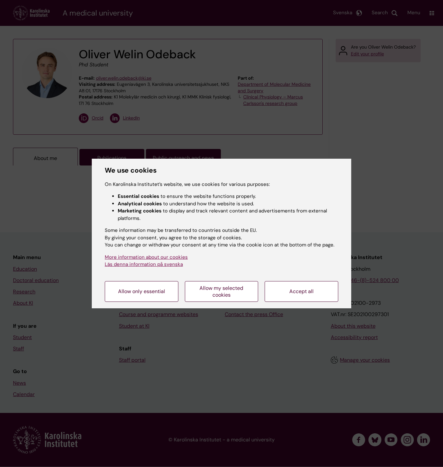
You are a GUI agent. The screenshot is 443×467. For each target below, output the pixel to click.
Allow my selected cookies (221, 291)
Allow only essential (141, 291)
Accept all (301, 291)
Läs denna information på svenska (144, 264)
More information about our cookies (146, 257)
